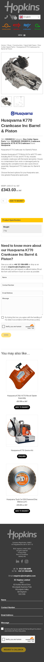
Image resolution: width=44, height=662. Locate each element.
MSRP (3, 186)
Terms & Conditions (22, 554)
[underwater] (27, 26)
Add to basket (17, 201)
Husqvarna (5, 143)
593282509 (15, 141)
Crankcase (35, 141)
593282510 (25, 141)
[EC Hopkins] (22, 7)
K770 (13, 143)
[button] (17, 561)
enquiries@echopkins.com (19, 267)
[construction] (6, 26)
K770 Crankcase (23, 143)
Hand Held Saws (30, 45)
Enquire (21, 456)
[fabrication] (37, 26)
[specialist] (17, 26)
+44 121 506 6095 (24, 571)
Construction (17, 45)
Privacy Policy (22, 552)
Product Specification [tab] (11, 220)
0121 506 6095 (25, 569)
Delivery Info (22, 556)
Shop (9, 45)
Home (3, 45)
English (27, 17)
